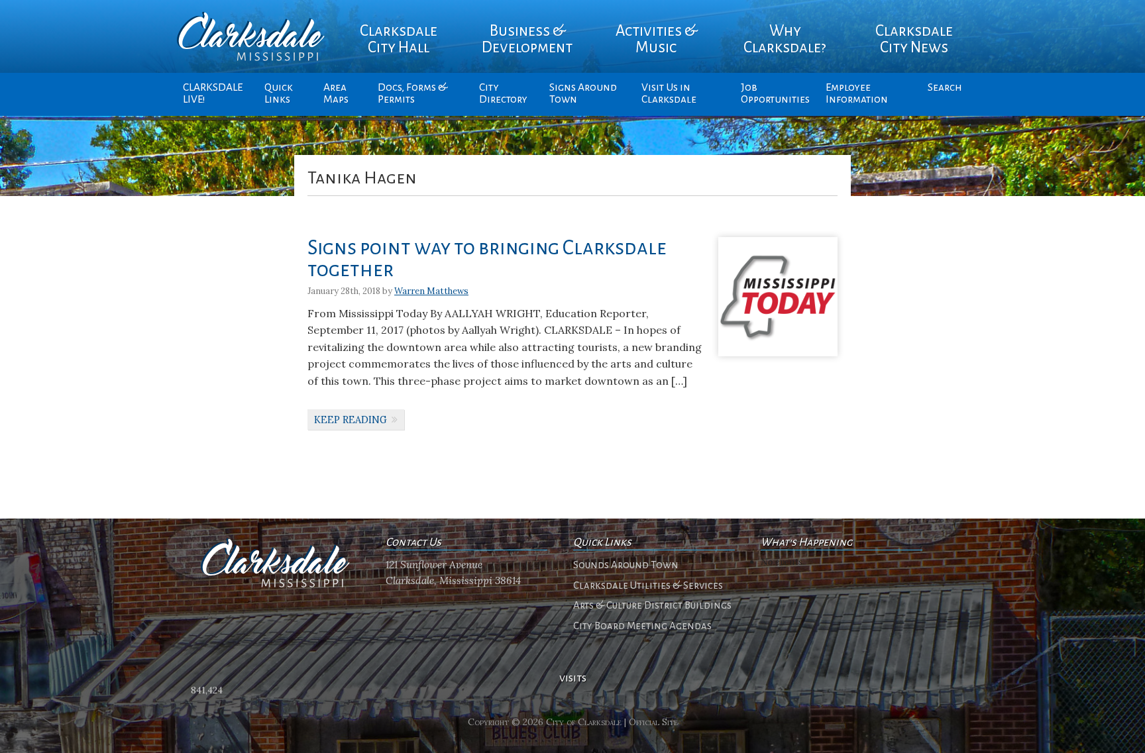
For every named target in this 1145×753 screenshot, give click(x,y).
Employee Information (857, 93)
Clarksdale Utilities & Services (648, 585)
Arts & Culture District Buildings (652, 605)
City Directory (503, 93)
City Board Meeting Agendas (642, 626)
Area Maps (336, 93)
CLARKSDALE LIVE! (213, 93)
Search (945, 87)
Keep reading (350, 420)
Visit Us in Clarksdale (668, 93)
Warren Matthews (431, 291)
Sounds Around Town (626, 565)
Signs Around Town (583, 93)
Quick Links (278, 93)
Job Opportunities (775, 93)
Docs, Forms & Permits (412, 93)
